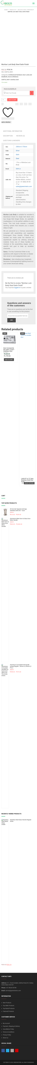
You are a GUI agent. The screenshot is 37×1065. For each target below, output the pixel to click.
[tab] (12, 131)
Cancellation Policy (8, 1029)
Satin (17, 154)
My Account (6, 1023)
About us (5, 1037)
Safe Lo (18, 169)
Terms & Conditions (8, 1032)
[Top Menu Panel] (30, 3)
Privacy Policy (7, 1035)
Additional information (12, 131)
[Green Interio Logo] (7, 3)
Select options (29, 483)
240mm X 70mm (21, 147)
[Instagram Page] (12, 1050)
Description (8, 136)
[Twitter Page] (7, 1050)
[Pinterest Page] (16, 1050)
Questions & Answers (11, 140)
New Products (7, 1002)
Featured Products (8, 1011)
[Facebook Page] (3, 1050)
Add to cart (12, 99)
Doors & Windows (13, 76)
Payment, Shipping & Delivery (11, 1026)
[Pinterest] (30, 104)
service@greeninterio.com (13, 990)
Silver (17, 151)
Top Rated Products (9, 1008)
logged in (17, 287)
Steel (17, 158)
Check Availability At (10, 89)
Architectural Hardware (15, 75)
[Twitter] (21, 104)
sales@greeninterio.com (24, 186)
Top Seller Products (8, 1005)
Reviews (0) (20, 136)
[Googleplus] (25, 104)
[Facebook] (17, 104)
